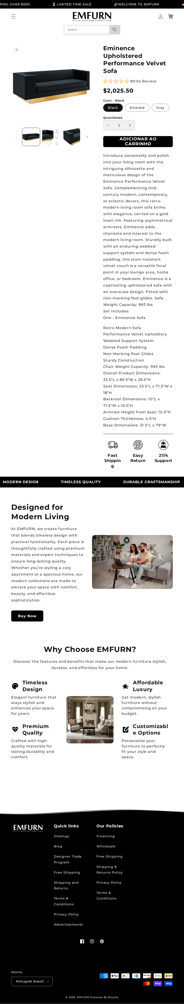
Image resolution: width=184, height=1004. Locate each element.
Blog (58, 846)
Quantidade (112, 117)
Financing (105, 836)
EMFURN (83, 997)
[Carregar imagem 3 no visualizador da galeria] (71, 137)
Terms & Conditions (64, 901)
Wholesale (106, 846)
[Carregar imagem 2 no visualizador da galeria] (51, 137)
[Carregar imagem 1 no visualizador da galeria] (31, 137)
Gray (160, 108)
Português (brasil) (30, 981)
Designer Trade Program (68, 859)
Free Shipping (67, 872)
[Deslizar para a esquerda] (16, 137)
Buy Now (27, 616)
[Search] (114, 29)
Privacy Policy (66, 914)
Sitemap (61, 836)
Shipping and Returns (66, 885)
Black (113, 108)
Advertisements (68, 924)
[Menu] (13, 16)
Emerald (137, 108)
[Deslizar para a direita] (87, 137)
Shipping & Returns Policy (109, 869)
